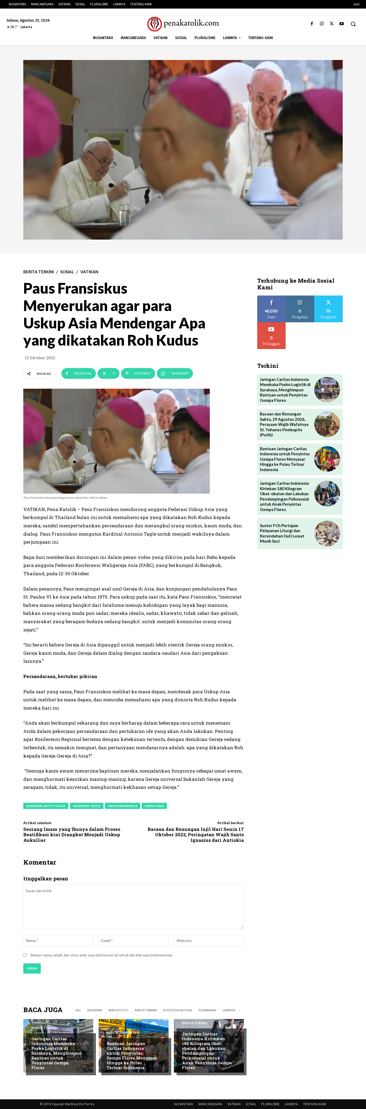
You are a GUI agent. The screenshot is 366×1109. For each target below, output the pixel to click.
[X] (331, 24)
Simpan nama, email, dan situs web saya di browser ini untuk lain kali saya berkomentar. (101, 955)
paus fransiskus (122, 806)
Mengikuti (300, 298)
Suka (271, 298)
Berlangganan (271, 324)
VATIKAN (89, 272)
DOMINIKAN (207, 1010)
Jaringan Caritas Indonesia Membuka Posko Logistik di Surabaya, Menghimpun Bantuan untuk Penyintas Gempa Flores (56, 1053)
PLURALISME (270, 1104)
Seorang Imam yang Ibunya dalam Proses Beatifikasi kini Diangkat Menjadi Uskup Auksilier (71, 834)
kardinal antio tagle (45, 806)
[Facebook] (311, 24)
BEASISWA (94, 1010)
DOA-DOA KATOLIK (177, 1010)
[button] (353, 23)
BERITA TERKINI (38, 272)
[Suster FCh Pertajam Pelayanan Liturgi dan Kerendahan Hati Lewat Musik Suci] (327, 533)
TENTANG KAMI (314, 1104)
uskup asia (154, 806)
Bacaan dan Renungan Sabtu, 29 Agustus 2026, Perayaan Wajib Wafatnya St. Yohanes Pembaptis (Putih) (284, 424)
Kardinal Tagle (86, 806)
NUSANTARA (183, 1104)
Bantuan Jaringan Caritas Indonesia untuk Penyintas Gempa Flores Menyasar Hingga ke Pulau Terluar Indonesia (132, 1055)
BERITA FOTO (118, 1010)
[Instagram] (321, 24)
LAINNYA (291, 1104)
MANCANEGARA (210, 1104)
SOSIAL (67, 272)
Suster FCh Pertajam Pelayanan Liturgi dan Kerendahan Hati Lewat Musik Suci (282, 533)
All (78, 1010)
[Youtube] (341, 24)
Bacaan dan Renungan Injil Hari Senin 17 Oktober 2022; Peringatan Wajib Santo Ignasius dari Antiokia (196, 834)
